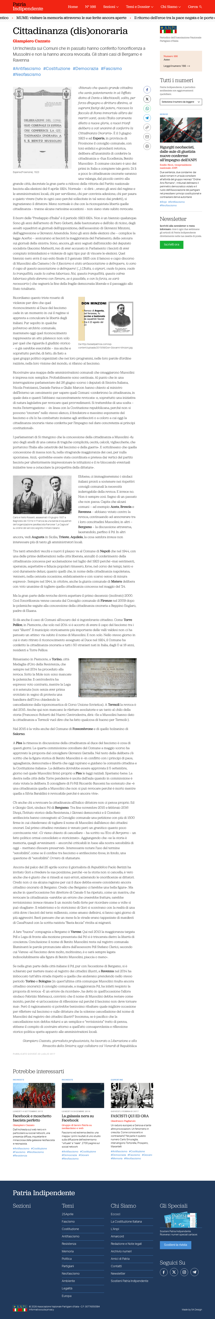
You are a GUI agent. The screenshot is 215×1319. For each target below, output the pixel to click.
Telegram (194, 1272)
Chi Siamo (169, 6)
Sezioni (109, 6)
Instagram (184, 1272)
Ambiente (68, 1281)
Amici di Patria (120, 1258)
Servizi (164, 114)
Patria (28, 6)
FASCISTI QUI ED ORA (130, 1115)
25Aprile (67, 1214)
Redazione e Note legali (126, 1243)
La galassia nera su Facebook (78, 1118)
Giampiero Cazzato (31, 41)
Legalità (67, 1288)
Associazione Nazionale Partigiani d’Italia (58, 1307)
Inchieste (18, 1080)
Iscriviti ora (171, 244)
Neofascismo (28, 75)
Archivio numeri (121, 1251)
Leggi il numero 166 (175, 66)
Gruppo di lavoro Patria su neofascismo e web (77, 1126)
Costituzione (58, 69)
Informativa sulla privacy (41, 1310)
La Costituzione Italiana (126, 1221)
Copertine (117, 1080)
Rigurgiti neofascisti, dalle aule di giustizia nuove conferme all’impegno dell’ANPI (178, 153)
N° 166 (90, 6)
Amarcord (117, 1236)
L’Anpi (115, 1229)
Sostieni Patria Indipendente (129, 1281)
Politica (67, 1258)
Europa (66, 1296)
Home (73, 6)
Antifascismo (28, 69)
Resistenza (20, 1155)
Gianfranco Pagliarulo (123, 1121)
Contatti (116, 1266)
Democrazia (86, 69)
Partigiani (68, 1266)
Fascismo (112, 69)
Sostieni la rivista (175, 1244)
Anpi (164, 202)
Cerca (193, 6)
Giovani (84, 1155)
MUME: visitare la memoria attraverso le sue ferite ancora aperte (63, 17)
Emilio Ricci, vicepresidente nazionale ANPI (175, 166)
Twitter (174, 1272)
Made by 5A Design (192, 1310)
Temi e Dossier (138, 6)
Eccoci (115, 1214)
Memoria (117, 1158)
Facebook (164, 1272)
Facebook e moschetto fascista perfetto (32, 1118)
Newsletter (118, 1273)
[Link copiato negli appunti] (147, 127)
